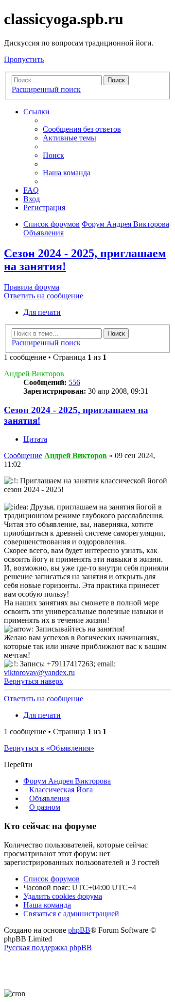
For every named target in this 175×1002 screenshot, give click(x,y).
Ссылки (36, 112)
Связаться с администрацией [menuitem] (71, 914)
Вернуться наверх (33, 681)
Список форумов (51, 879)
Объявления (49, 798)
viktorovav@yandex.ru (39, 672)
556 (74, 382)
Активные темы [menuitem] (69, 138)
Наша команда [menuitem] (66, 173)
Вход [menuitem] (31, 199)
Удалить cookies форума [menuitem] (62, 896)
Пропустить (24, 59)
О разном (44, 807)
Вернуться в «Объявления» (49, 748)
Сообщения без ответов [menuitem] (82, 129)
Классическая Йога (61, 790)
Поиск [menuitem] (53, 155)
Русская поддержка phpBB (48, 947)
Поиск (116, 80)
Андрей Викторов (34, 374)
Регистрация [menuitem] (44, 207)
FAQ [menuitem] (31, 190)
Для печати (42, 312)
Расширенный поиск (46, 89)
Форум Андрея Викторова (67, 781)
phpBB (79, 930)
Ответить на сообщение (43, 296)
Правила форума (31, 287)
